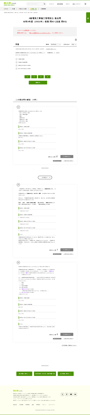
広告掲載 (21, 404)
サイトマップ (51, 404)
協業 (33, 404)
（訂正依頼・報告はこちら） (69, 345)
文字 (67, 44)
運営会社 (15, 404)
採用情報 (27, 404)
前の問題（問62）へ (24, 373)
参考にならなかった (57, 160)
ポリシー (44, 404)
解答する (38, 82)
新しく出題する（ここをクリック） (40, 33)
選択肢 (47, 44)
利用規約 (38, 404)
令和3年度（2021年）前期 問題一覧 (45, 373)
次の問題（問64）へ (65, 373)
